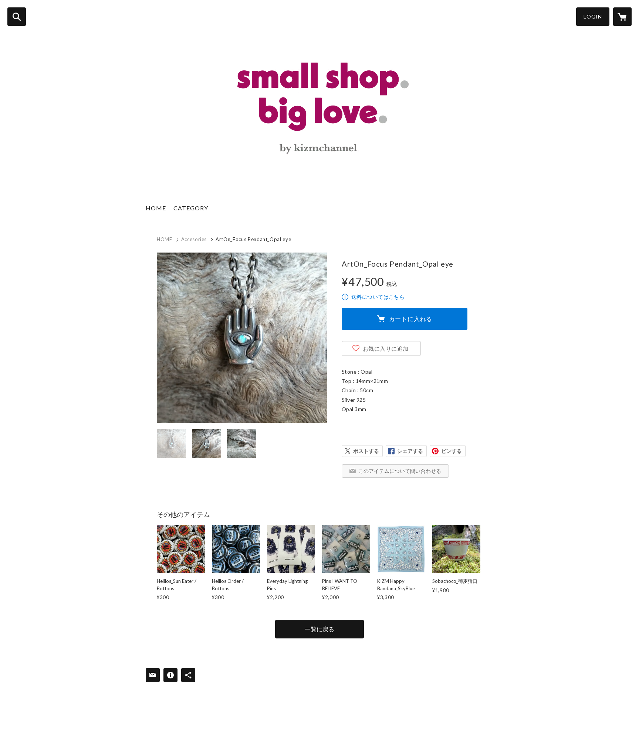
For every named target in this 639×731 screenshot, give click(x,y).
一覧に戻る (319, 628)
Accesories (194, 239)
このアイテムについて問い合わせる (399, 471)
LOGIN (593, 16)
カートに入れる (411, 318)
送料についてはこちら (378, 297)
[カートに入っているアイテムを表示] (622, 16)
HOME (156, 207)
